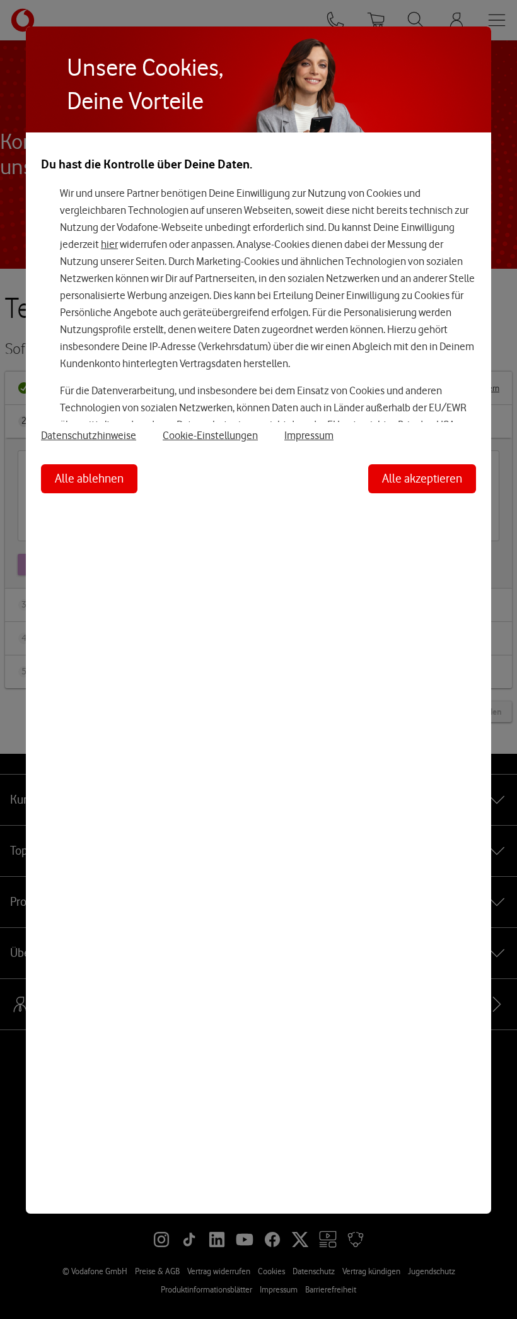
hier (109, 244)
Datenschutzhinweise (88, 435)
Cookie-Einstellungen (210, 435)
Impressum (309, 435)
